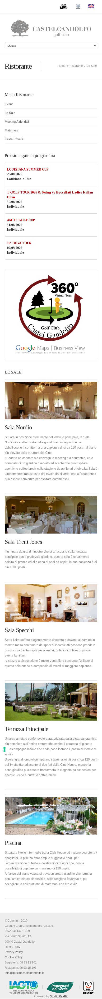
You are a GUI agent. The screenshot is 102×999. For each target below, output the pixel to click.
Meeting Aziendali (17, 121)
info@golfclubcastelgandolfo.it (24, 973)
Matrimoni (11, 130)
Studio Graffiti (59, 996)
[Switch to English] (91, 6)
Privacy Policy (14, 952)
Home (61, 66)
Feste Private (14, 139)
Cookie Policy (14, 957)
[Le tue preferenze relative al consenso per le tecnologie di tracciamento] (4, 749)
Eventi (9, 104)
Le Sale (10, 113)
